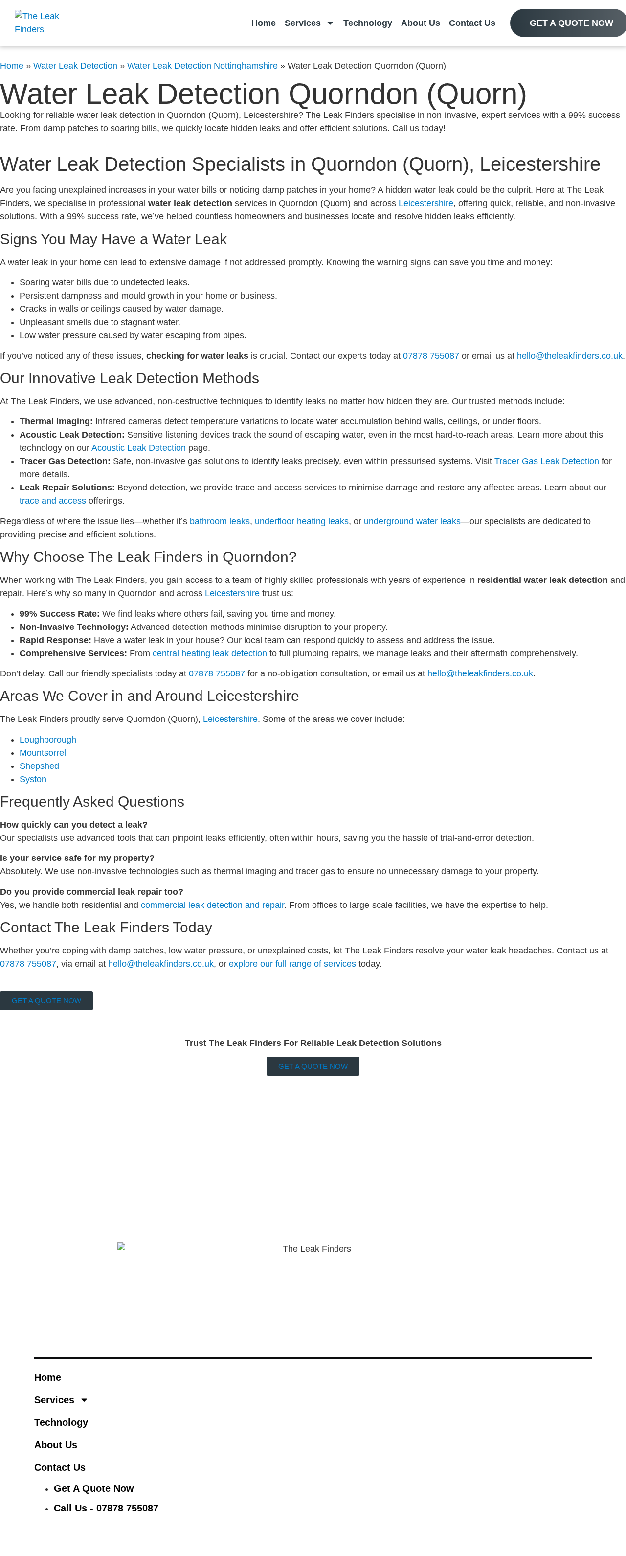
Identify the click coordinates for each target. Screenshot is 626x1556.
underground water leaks (412, 521)
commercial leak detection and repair (212, 905)
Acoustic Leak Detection (138, 448)
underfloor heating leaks (302, 521)
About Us (420, 23)
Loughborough (48, 739)
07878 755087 (431, 356)
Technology (367, 23)
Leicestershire (426, 203)
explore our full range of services (292, 964)
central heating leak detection (210, 653)
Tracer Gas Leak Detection (546, 461)
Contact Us (472, 23)
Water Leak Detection (75, 65)
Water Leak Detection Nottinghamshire (202, 65)
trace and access (53, 501)
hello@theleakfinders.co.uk (570, 356)
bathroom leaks (220, 521)
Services (303, 23)
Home (263, 23)
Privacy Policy (187, 1102)
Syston (33, 779)
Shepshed (39, 766)
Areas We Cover (82, 1082)
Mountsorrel (43, 753)
